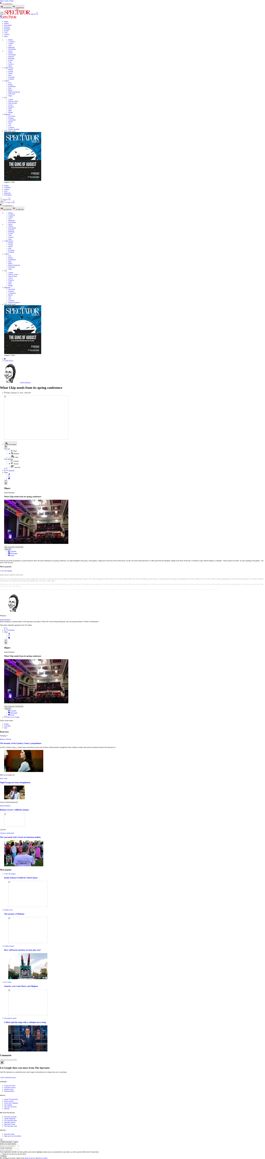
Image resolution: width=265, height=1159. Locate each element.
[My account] (37, 14)
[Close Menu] (2, 202)
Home (6, 21)
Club (5, 33)
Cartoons (11, 127)
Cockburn (11, 42)
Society (10, 71)
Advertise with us (10, 1087)
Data (9, 75)
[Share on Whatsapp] (9, 479)
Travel (10, 105)
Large (16, 457)
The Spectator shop (10, 1120)
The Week (11, 116)
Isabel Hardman (5, 620)
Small (15, 451)
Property (11, 107)
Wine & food (12, 103)
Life (5, 97)
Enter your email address (8, 1144)
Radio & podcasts (14, 92)
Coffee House (8, 68)
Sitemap (6, 1108)
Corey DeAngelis (10, 874)
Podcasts (7, 27)
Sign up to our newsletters (12, 1136)
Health (10, 112)
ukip (5, 728)
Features (11, 118)
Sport (10, 109)
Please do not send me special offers (14, 1154)
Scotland (11, 79)
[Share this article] (5, 481)
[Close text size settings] (5, 446)
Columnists (12, 120)
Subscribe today (9, 1134)
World (10, 73)
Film (9, 88)
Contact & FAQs (9, 1086)
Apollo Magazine (10, 1119)
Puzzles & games (13, 129)
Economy (11, 77)
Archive (6, 34)
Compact (16, 461)
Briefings (7, 29)
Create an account (6, 1142)
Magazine (11, 47)
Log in (15, 1142)
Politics (10, 40)
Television (11, 94)
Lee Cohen (7, 982)
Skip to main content (6, 1)
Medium (16, 454)
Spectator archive (9, 1122)
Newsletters (8, 25)
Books (10, 84)
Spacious (17, 467)
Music (10, 90)
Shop (6, 36)
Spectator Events (9, 1124)
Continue (3, 1156)
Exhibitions (12, 86)
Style (10, 110)
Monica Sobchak (5, 739)
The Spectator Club (10, 1126)
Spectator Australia (10, 1117)
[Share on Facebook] (9, 474)
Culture (10, 43)
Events (6, 31)
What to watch (13, 101)
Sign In (33, 14)
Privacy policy (9, 1101)
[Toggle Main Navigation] (2, 13)
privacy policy (43, 1158)
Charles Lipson (9, 946)
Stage (10, 96)
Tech (9, 45)
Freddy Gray (8, 910)
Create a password (6, 1148)
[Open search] (1, 199)
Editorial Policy (9, 1091)
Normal (16, 464)
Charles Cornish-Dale (7, 833)
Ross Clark (3, 778)
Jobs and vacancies (10, 1107)
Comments (10, 470)
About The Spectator (11, 1099)
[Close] (2, 1062)
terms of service (30, 1158)
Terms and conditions (11, 1103)
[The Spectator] (18, 14)
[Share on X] (9, 476)
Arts (9, 83)
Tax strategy (8, 1105)
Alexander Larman (10, 1018)
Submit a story (9, 1089)
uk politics (7, 726)
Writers (6, 23)
